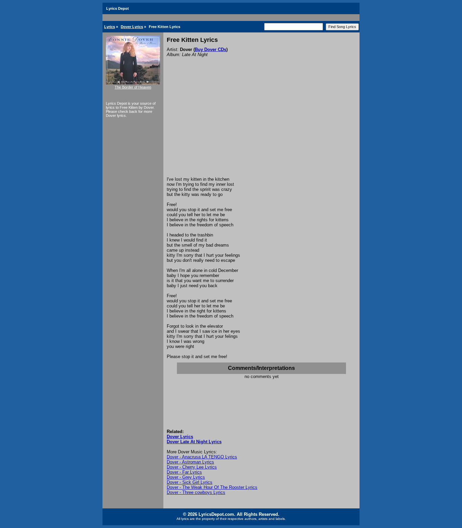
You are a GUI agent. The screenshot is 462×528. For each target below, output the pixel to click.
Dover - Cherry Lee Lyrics (192, 467)
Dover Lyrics (132, 27)
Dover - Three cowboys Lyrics (196, 492)
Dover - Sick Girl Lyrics (189, 482)
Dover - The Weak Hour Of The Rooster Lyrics (212, 487)
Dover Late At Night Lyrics (194, 441)
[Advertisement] (261, 126)
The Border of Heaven (133, 87)
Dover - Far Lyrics (184, 472)
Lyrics (109, 27)
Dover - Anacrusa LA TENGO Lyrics (202, 456)
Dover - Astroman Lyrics (190, 461)
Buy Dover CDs (210, 49)
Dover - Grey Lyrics (186, 477)
